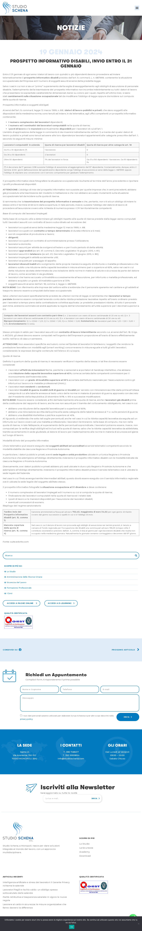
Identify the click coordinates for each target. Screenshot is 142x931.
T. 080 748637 (70, 752)
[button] (137, 8)
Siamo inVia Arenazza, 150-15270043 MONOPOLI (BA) (24, 755)
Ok (71, 927)
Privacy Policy (26, 719)
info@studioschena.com (71, 758)
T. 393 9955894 (71, 755)
